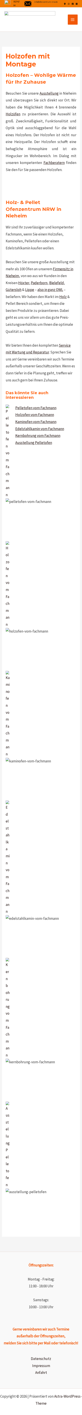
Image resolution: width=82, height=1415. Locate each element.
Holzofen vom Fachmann (34, 414)
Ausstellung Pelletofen (33, 442)
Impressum (41, 1365)
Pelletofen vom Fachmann (35, 407)
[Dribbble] (65, 4)
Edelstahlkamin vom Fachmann (39, 428)
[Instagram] (77, 4)
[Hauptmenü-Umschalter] (73, 20)
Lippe (29, 289)
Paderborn (39, 282)
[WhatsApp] (69, 4)
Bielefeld (56, 282)
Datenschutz (41, 1358)
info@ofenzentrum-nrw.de (46, 2)
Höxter (23, 282)
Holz (63, 296)
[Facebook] (73, 4)
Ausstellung (49, 93)
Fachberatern (54, 162)
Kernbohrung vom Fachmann (37, 435)
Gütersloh (13, 289)
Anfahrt (41, 1372)
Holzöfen (13, 114)
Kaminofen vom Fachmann (35, 421)
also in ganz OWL (50, 289)
